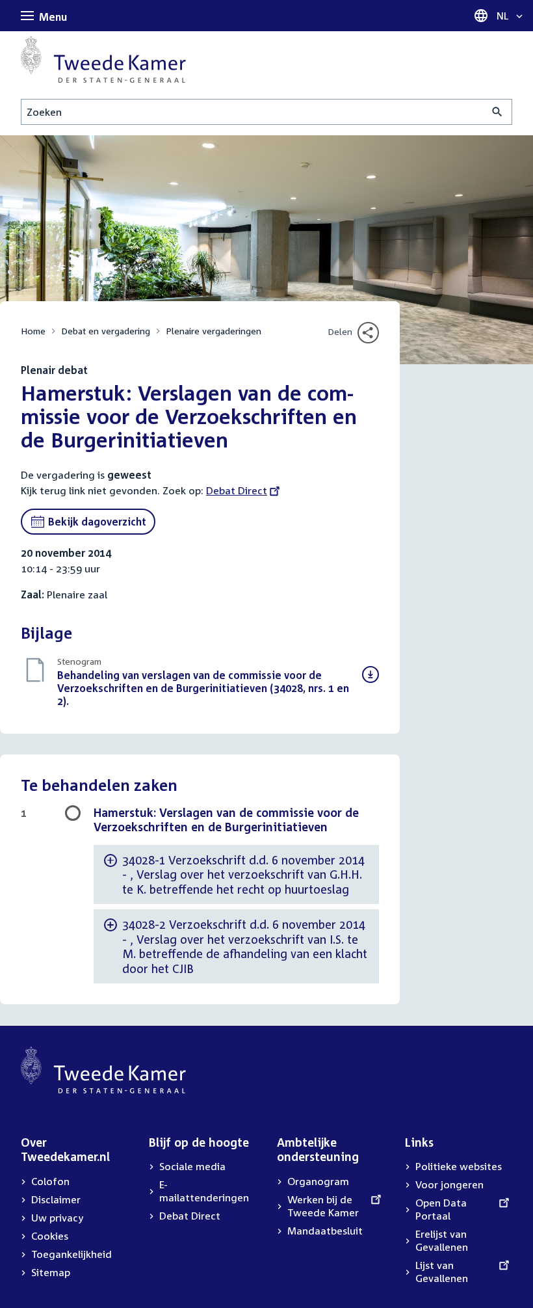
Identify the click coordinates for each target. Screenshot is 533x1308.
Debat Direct (236, 490)
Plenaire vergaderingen (213, 330)
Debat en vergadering (105, 330)
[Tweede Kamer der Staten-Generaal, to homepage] (103, 59)
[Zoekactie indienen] (497, 112)
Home (33, 330)
